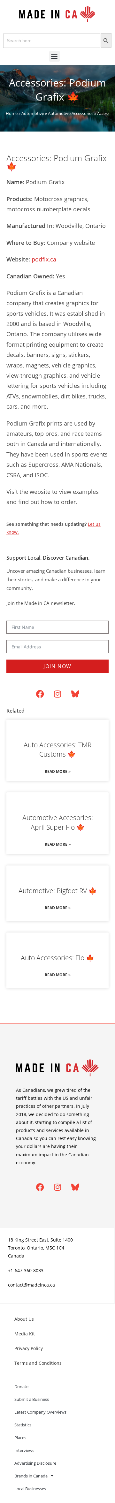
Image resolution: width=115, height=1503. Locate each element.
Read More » (58, 771)
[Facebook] (40, 694)
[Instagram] (57, 694)
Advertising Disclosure (35, 1463)
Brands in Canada (31, 1476)
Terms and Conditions (38, 1363)
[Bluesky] (75, 694)
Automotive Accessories (70, 113)
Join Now (57, 666)
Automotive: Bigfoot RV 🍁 (58, 890)
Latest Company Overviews (40, 1412)
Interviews (24, 1450)
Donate (21, 1386)
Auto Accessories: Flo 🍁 (57, 957)
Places (20, 1437)
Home (12, 113)
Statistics (22, 1425)
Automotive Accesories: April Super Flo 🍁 (57, 822)
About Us (24, 1319)
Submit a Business (31, 1399)
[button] (54, 56)
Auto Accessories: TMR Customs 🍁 (57, 749)
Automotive (32, 113)
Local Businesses (30, 1489)
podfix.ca (44, 259)
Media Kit (24, 1334)
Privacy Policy (28, 1348)
